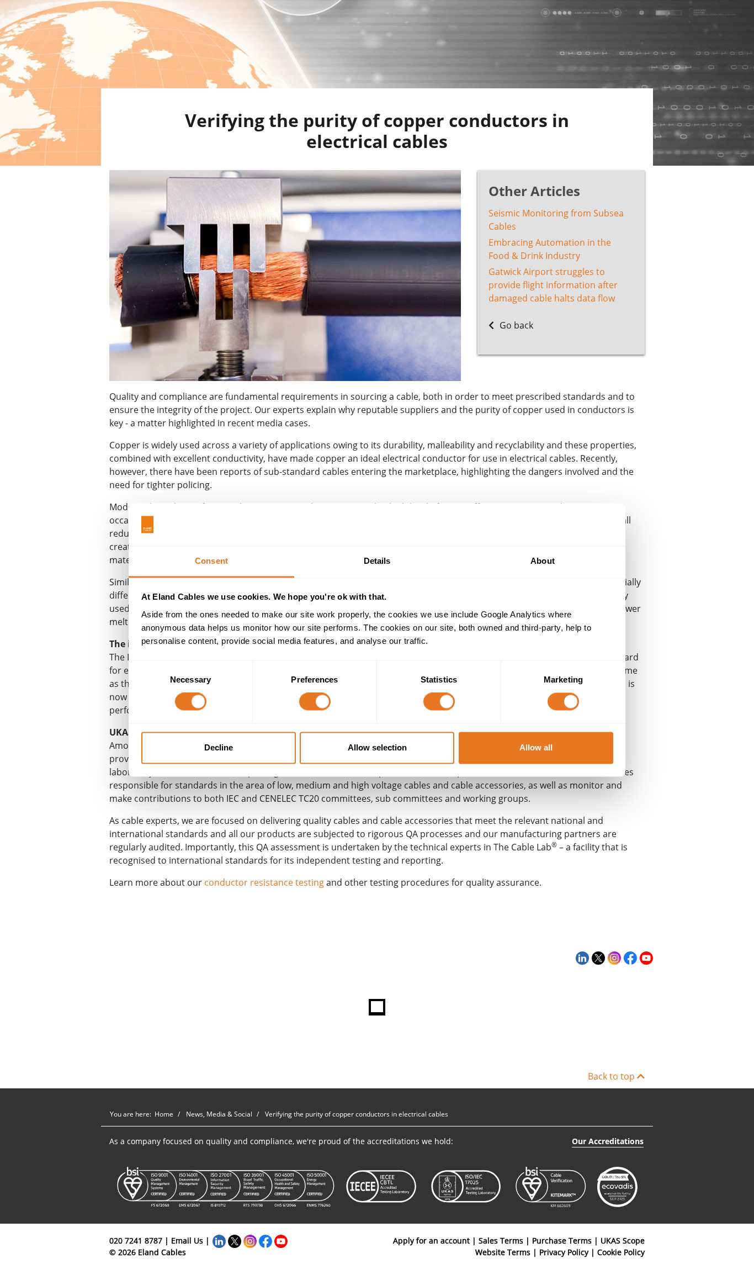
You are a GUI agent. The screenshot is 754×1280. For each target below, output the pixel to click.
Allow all (536, 747)
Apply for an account (431, 1240)
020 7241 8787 (135, 1240)
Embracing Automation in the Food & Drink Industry (549, 249)
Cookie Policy (621, 1252)
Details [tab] (377, 560)
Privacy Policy (563, 1252)
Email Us (187, 1240)
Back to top (612, 1076)
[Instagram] (613, 958)
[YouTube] (645, 958)
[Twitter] (597, 958)
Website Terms (502, 1252)
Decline (218, 747)
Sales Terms (501, 1240)
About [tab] (542, 560)
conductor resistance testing (264, 882)
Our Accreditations (608, 1141)
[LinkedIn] (581, 958)
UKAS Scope (623, 1240)
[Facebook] (629, 958)
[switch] (315, 702)
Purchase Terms (562, 1240)
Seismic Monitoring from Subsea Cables (556, 219)
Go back (515, 325)
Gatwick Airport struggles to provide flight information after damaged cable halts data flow (553, 285)
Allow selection (377, 747)
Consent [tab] (211, 560)
